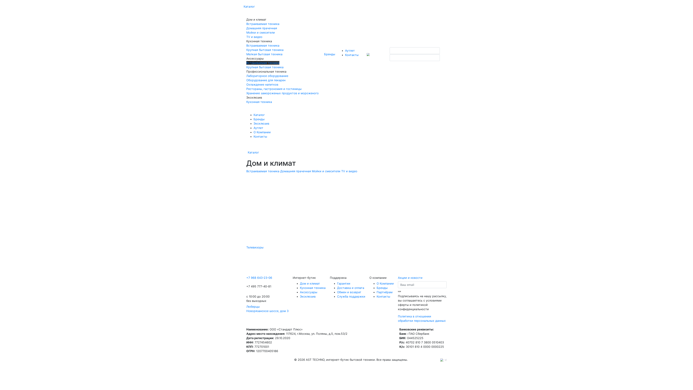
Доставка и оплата (350, 288)
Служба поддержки (351, 296)
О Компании (262, 132)
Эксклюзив (261, 123)
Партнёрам (385, 292)
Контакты (352, 55)
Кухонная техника (313, 288)
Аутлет (350, 50)
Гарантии (343, 283)
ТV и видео (349, 171)
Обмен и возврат (349, 292)
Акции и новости (410, 278)
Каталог (249, 6)
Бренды (329, 54)
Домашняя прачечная (295, 171)
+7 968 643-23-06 (259, 278)
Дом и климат (310, 283)
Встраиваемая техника (262, 171)
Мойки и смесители (326, 171)
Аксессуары (308, 292)
